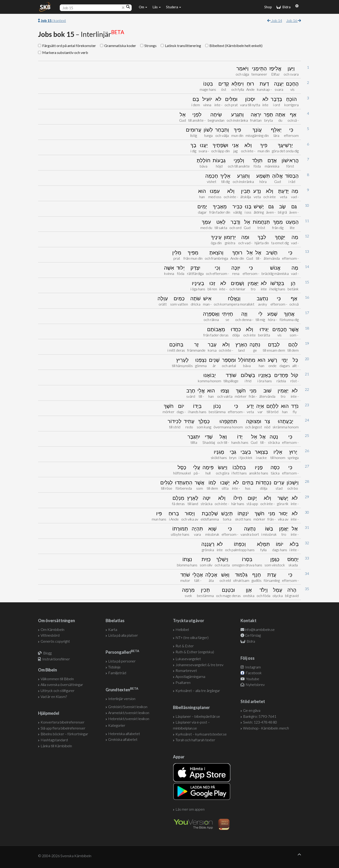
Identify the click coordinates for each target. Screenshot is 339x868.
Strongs (150, 45)
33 (307, 558)
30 (307, 512)
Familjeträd (117, 673)
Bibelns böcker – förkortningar (64, 734)
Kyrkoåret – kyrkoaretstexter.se (201, 734)
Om (142, 7)
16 (307, 297)
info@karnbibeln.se (260, 629)
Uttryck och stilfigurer (57, 690)
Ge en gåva (251, 710)
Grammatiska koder (120, 45)
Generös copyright (55, 641)
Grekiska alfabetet (122, 739)
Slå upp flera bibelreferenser (63, 728)
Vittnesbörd (50, 635)
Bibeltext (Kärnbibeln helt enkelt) (235, 45)
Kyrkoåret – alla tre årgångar (197, 690)
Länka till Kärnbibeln (56, 746)
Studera (172, 7)
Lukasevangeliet (188, 658)
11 (307, 220)
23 (307, 405)
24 (307, 420)
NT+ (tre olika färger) (191, 637)
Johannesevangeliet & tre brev (199, 664)
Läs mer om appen (190, 809)
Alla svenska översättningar (62, 684)
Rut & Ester (184, 646)
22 (307, 389)
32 (307, 543)
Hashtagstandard (54, 740)
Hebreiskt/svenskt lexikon (128, 718)
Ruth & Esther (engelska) (194, 652)
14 (307, 266)
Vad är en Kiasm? (54, 696)
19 (307, 343)
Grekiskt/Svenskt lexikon (127, 706)
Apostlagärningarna (190, 676)
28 (307, 481)
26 (307, 450)
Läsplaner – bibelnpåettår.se (197, 716)
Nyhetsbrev (255, 684)
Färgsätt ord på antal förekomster (69, 45)
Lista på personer (122, 661)
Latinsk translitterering (183, 45)
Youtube (252, 679)
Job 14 (276, 20)
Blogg (47, 653)
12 (307, 236)
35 (307, 588)
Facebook (253, 673)
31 (307, 527)
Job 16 (292, 20)
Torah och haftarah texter (195, 740)
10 (307, 205)
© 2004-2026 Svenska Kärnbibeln (64, 855)
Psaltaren (182, 682)
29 (307, 496)
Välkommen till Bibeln (57, 679)
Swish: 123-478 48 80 (260, 722)
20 (307, 358)
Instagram (252, 667)
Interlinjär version (121, 698)
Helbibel (182, 629)
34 (307, 573)
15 (307, 282)
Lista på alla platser (123, 635)
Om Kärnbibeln (52, 629)
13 (307, 251)
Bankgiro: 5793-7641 (259, 716)
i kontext (53, 20)
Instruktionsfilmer (56, 659)
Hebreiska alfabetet (124, 733)
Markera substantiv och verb (65, 52)
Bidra (286, 7)
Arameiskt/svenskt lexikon (128, 712)
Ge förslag (253, 635)
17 (307, 312)
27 (307, 466)
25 (307, 435)
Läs (155, 7)
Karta (112, 629)
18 (307, 328)
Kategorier (116, 725)
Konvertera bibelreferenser (62, 722)
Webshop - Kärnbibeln (266, 728)
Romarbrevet (186, 670)
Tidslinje (114, 667)
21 (307, 374)
